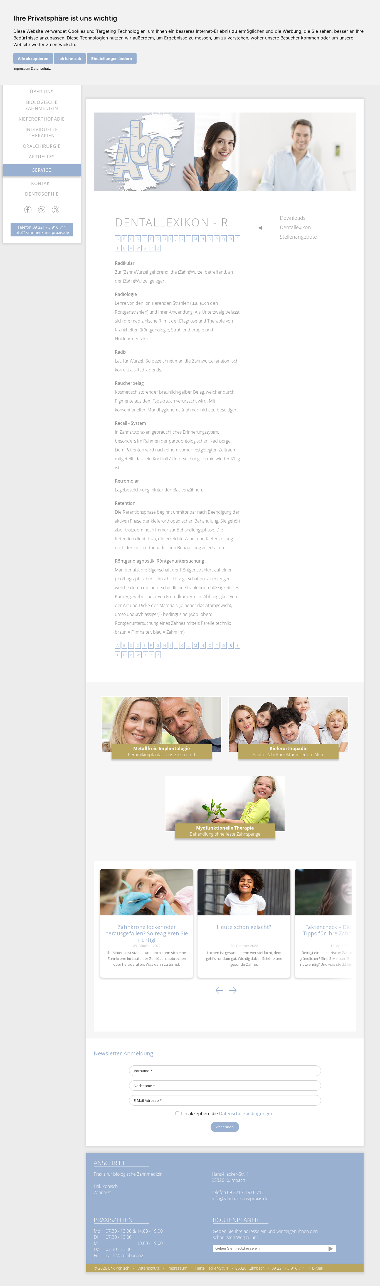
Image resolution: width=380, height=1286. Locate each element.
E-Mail (317, 1268)
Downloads (292, 217)
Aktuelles (42, 157)
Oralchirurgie (42, 146)
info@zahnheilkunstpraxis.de (41, 232)
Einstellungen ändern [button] (111, 58)
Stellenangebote (298, 236)
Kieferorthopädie (42, 119)
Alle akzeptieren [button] (33, 58)
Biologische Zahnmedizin (41, 105)
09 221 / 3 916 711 (49, 227)
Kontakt (42, 183)
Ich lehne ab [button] (69, 58)
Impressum (21, 68)
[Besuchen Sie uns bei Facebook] (27, 212)
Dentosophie (42, 194)
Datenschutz (40, 68)
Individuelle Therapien (42, 132)
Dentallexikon (295, 227)
